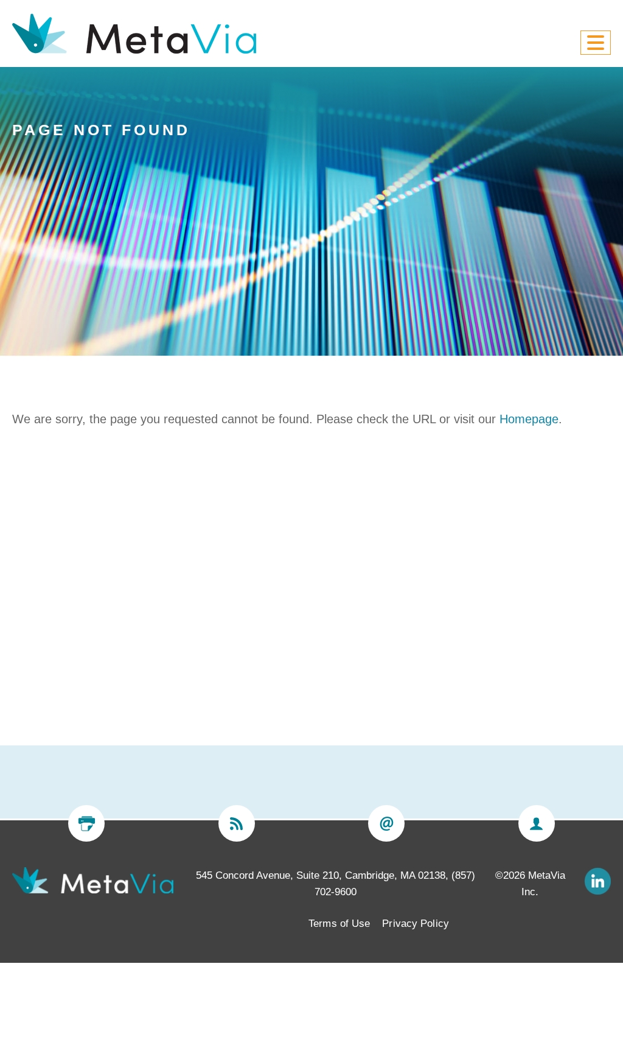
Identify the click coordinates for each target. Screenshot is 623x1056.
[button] (595, 42)
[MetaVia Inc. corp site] (134, 33)
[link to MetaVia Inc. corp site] (92, 879)
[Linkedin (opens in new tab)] (597, 880)
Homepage (529, 419)
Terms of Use (339, 923)
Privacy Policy (415, 923)
